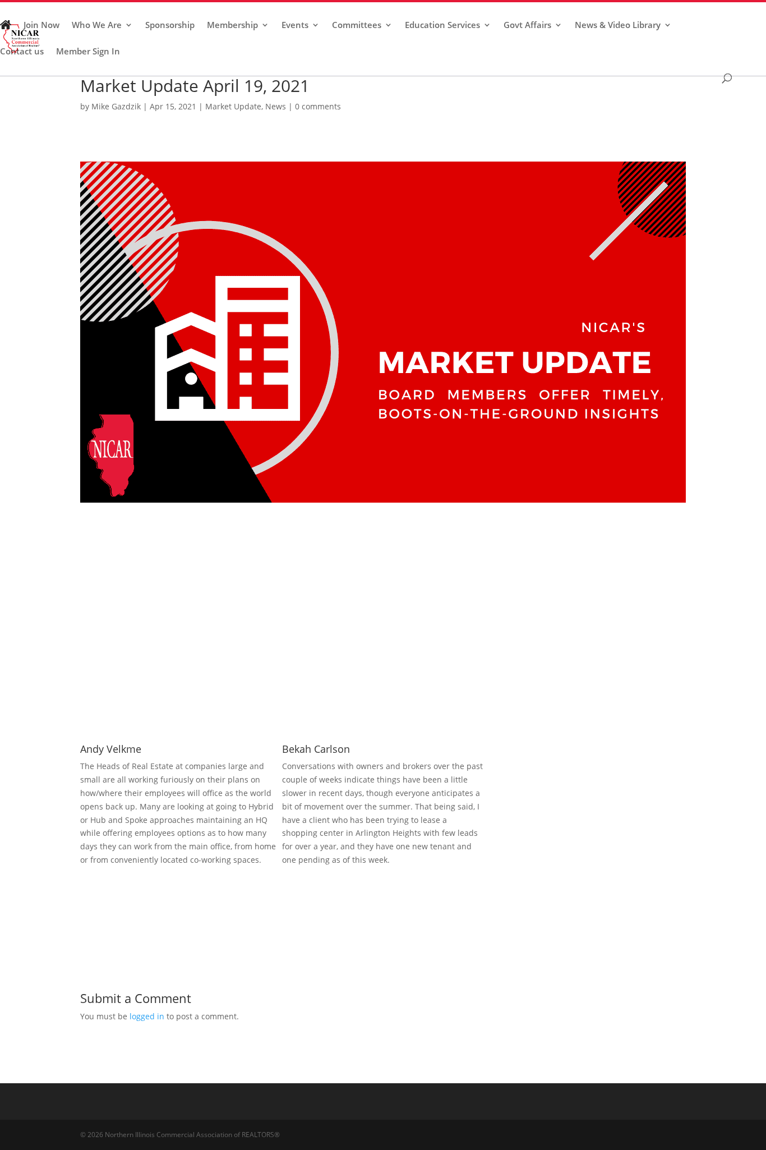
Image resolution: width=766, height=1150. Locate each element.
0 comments (318, 106)
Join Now (41, 25)
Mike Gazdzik (116, 106)
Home (5, 29)
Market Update (233, 106)
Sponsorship (170, 25)
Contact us (22, 52)
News (275, 106)
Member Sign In (88, 52)
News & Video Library (618, 25)
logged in (147, 1016)
